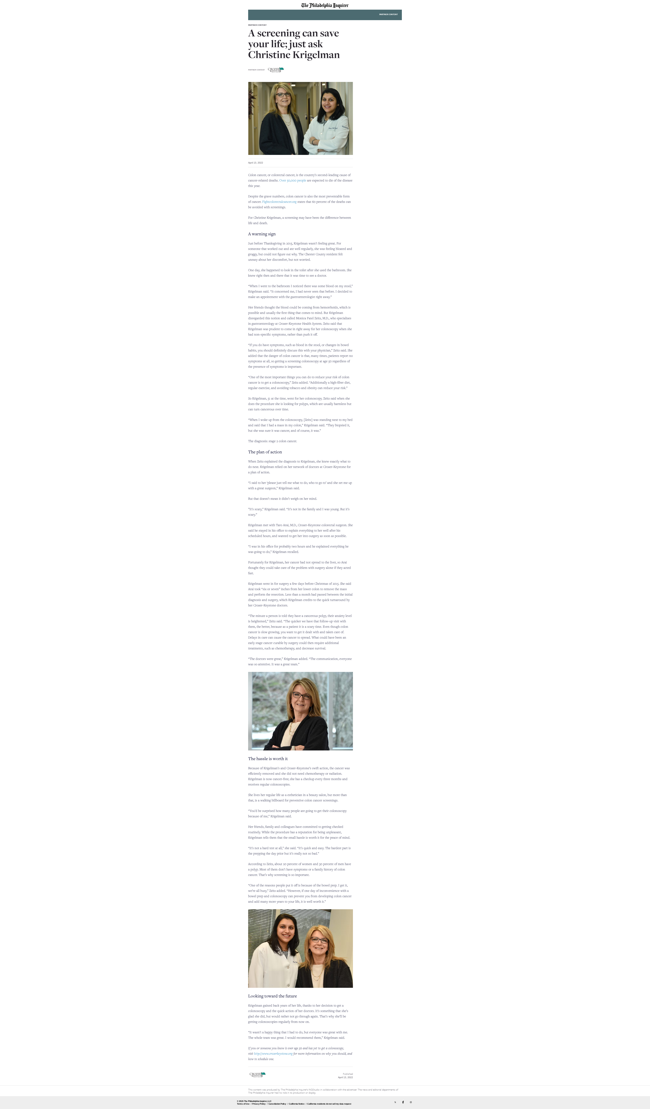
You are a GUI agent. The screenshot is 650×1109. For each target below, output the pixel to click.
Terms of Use (243, 1104)
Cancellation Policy (277, 1104)
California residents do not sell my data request (329, 1104)
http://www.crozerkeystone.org (273, 1053)
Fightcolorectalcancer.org (279, 202)
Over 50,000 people (292, 180)
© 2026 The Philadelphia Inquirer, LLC (254, 1101)
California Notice (297, 1104)
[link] (325, 5)
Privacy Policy (259, 1104)
